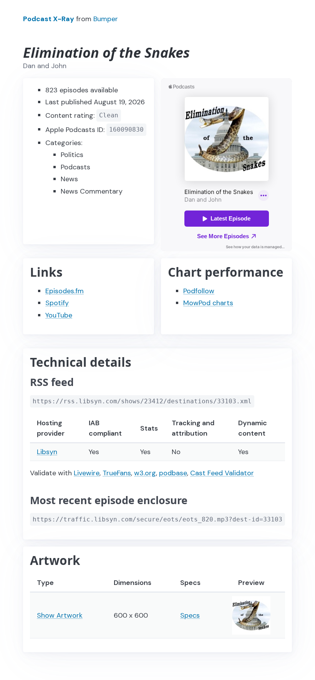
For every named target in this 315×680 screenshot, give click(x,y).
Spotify (57, 302)
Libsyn (47, 451)
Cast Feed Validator (222, 473)
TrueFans (117, 473)
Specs (190, 615)
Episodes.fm (64, 291)
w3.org (145, 473)
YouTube (58, 315)
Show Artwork (60, 615)
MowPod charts (208, 302)
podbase (173, 473)
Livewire (86, 473)
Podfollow (198, 291)
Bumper (105, 18)
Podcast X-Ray (48, 18)
